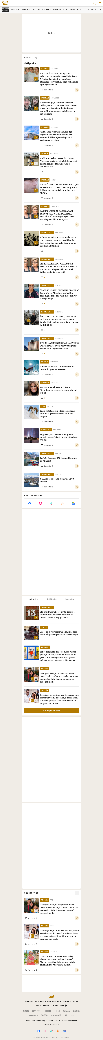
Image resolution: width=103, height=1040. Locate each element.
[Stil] (4, 3)
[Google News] (73, 503)
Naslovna (28, 58)
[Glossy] (66, 1011)
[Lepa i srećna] (76, 1011)
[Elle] (57, 1011)
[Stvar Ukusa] (69, 1015)
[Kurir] (26, 1011)
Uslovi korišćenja (52, 1024)
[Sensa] (44, 1015)
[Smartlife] (33, 1015)
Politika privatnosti (69, 1021)
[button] (47, 90)
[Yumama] (56, 1015)
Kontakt (50, 1021)
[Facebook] (29, 503)
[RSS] (62, 503)
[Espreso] (48, 1011)
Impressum (30, 1021)
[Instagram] (40, 503)
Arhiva (57, 1021)
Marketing (40, 1021)
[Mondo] (36, 1011)
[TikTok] (51, 503)
